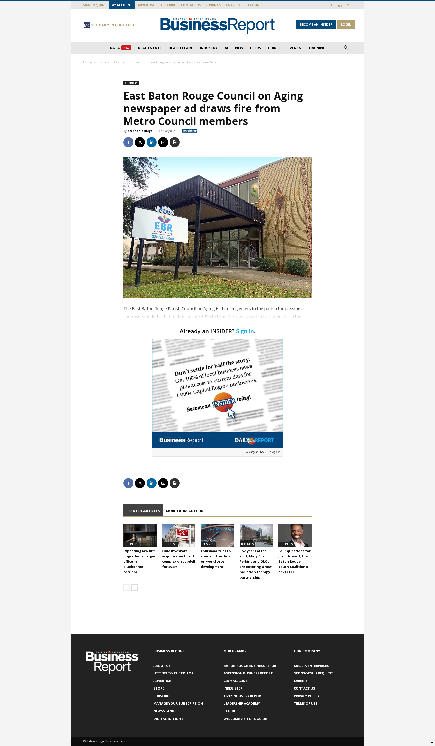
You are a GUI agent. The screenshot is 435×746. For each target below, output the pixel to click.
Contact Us (191, 5)
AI (226, 47)
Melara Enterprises (311, 665)
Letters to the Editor (173, 673)
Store (158, 688)
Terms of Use (305, 703)
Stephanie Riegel (140, 131)
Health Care (181, 47)
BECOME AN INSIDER (316, 24)
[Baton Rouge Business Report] (217, 25)
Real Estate (150, 47)
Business (103, 62)
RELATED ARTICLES (143, 510)
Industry (209, 47)
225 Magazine (235, 680)
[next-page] (134, 587)
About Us (162, 665)
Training (316, 47)
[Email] (163, 142)
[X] (348, 5)
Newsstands (164, 711)
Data (119, 47)
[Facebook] (331, 5)
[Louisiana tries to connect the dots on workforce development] (217, 535)
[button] (346, 48)
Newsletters (248, 47)
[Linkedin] (340, 5)
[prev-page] (126, 587)
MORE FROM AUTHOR (184, 510)
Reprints (213, 5)
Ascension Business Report (248, 673)
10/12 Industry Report (243, 696)
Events (294, 47)
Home (87, 62)
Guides (274, 47)
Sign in (245, 331)
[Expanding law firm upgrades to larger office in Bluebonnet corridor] (140, 535)
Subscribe (167, 5)
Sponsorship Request (313, 673)
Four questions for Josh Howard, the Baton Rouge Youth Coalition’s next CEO (294, 561)
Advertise (146, 5)
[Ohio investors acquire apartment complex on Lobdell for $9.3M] (178, 535)
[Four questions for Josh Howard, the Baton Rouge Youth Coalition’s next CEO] (295, 535)
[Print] (175, 142)
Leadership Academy (242, 703)
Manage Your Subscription (178, 703)
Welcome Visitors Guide (245, 718)
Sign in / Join (94, 5)
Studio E (231, 711)
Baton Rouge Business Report (251, 665)
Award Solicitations (243, 5)
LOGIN (346, 24)
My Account (121, 5)
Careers (301, 680)
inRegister (233, 688)
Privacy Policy (306, 696)
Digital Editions (168, 718)
